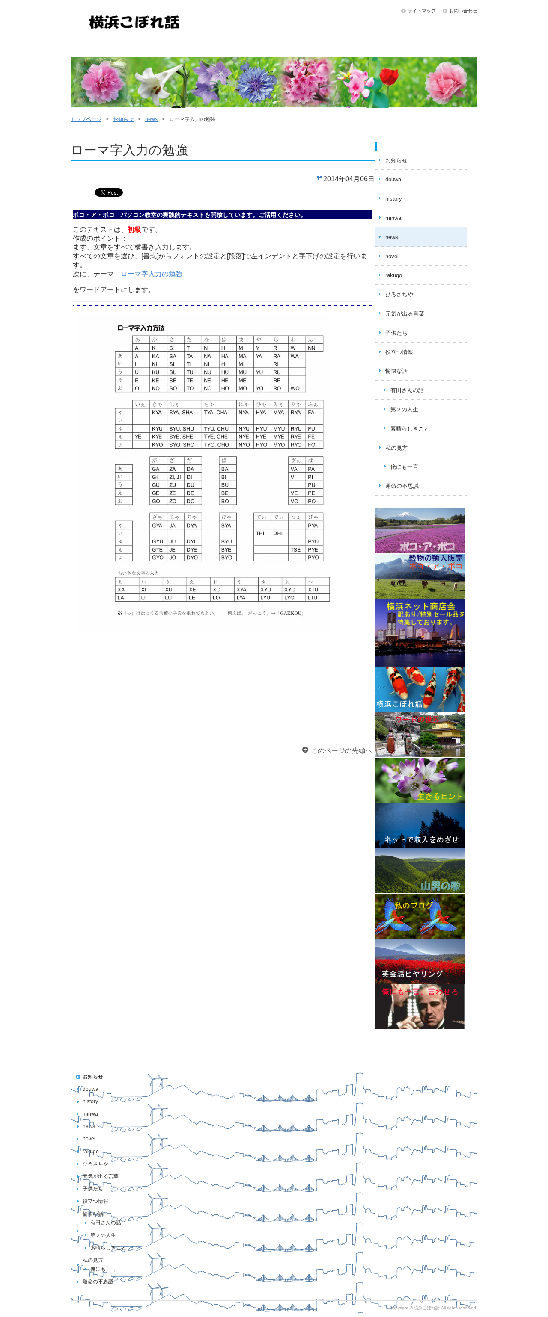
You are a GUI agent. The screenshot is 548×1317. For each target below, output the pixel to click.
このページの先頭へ (341, 750)
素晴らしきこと (409, 428)
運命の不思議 (239, 47)
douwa (393, 179)
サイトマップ (422, 10)
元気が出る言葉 (404, 313)
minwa (393, 218)
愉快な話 (306, 47)
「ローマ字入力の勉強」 (151, 274)
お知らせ (442, 47)
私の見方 (374, 47)
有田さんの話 (407, 390)
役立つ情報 (399, 352)
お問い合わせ (463, 10)
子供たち (171, 47)
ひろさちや (399, 294)
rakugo (393, 275)
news (151, 119)
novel (392, 256)
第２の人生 (404, 409)
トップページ (103, 47)
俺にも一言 (404, 467)
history (393, 198)
